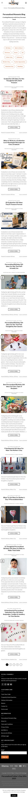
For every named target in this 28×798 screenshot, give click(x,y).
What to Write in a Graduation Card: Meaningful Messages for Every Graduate (14, 142)
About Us (3, 721)
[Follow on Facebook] (2, 684)
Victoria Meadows (20, 272)
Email (3, 750)
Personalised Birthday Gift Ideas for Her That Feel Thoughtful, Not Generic (14, 324)
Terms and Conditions (7, 724)
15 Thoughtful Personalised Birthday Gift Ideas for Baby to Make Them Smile (14, 548)
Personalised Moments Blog (8, 718)
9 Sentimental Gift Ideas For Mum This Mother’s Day (14, 449)
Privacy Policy (5, 727)
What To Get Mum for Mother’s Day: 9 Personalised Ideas (14, 498)
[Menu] (2, 3)
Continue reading (14, 127)
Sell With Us (4, 730)
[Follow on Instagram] (5, 684)
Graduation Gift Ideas (14, 76)
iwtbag (21, 454)
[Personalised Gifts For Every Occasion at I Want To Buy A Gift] (14, 2)
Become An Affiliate (6, 733)
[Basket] (26, 2)
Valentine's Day (17, 608)
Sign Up (5, 757)
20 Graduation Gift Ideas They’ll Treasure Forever (14, 203)
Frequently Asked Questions (8, 697)
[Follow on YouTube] (11, 684)
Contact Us (4, 706)
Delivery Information (6, 700)
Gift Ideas (19, 262)
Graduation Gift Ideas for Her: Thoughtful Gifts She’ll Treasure (14, 80)
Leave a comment (23, 132)
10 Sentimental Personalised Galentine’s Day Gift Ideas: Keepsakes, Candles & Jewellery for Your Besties (14, 613)
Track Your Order (6, 694)
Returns (3, 703)
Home (5, 8)
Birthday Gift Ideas (11, 262)
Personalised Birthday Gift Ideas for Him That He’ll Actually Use (14, 266)
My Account (4, 709)
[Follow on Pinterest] (8, 684)
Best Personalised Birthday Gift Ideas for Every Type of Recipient (14, 386)
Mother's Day (16, 446)
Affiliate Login (5, 736)
